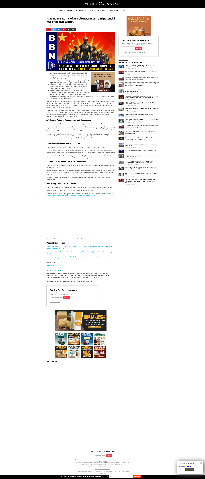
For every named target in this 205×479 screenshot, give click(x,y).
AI (56, 273)
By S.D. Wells (133, 99)
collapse (72, 273)
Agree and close (189, 469)
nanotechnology (72, 10)
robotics (74, 277)
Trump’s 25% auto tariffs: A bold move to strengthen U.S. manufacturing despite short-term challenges (139, 66)
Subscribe (137, 477)
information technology (90, 275)
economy (105, 273)
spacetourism (89, 10)
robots (97, 10)
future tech (67, 275)
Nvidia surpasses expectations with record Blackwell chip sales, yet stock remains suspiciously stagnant (141, 138)
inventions (101, 275)
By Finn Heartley (134, 74)
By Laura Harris (134, 80)
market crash (108, 275)
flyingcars (62, 10)
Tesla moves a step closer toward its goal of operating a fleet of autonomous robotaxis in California (141, 78)
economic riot (98, 273)
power (81, 10)
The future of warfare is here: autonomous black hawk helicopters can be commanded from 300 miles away (139, 162)
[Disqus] (80, 384)
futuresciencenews (113, 10)
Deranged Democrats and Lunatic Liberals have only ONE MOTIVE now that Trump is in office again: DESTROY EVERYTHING (141, 96)
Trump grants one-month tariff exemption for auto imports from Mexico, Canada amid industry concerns (141, 120)
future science (59, 275)
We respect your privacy (94, 462)
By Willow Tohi (133, 68)
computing (79, 273)
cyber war (85, 273)
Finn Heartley (59, 26)
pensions (65, 277)
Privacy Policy (102, 473)
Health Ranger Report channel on (74, 239)
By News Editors (134, 93)
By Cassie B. (133, 122)
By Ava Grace (133, 105)
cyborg (91, 273)
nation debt (58, 277)
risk (70, 277)
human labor (78, 275)
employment (50, 275)
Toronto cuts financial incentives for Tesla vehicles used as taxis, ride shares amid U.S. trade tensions (141, 84)
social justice (85, 277)
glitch (72, 275)
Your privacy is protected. (55, 302)
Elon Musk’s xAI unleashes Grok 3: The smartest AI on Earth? (140, 150)
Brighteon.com (50, 265)
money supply (50, 277)
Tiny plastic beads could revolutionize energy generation (139, 114)
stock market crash (96, 277)
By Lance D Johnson (135, 141)
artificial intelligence (64, 273)
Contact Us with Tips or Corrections (102, 469)
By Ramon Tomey (134, 147)
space (103, 10)
